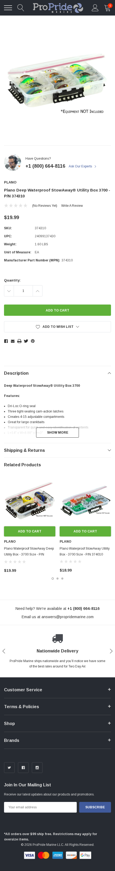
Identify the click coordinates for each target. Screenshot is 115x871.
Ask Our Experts (81, 166)
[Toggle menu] (8, 8)
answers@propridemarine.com (67, 617)
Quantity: (12, 280)
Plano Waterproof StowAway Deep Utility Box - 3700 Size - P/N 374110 (29, 554)
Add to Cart (29, 531)
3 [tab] (62, 578)
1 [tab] (53, 578)
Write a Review (72, 206)
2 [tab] (57, 578)
